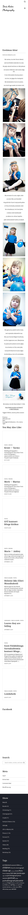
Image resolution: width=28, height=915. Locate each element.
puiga (16, 878)
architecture (7, 865)
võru (20, 887)
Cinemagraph (7, 620)
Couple (4, 818)
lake (15, 873)
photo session (20, 412)
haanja (8, 873)
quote (4, 883)
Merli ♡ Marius (12, 481)
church (13, 868)
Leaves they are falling (12, 624)
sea (15, 883)
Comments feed (7, 783)
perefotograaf (12, 875)
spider (9, 884)
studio (16, 884)
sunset (4, 887)
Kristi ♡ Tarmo (12, 447)
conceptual (13, 871)
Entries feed (6, 779)
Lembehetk (10, 693)
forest (4, 873)
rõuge (9, 883)
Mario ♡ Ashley (12, 551)
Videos (4, 845)
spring (12, 885)
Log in (4, 775)
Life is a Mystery (7, 829)
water (10, 889)
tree (14, 887)
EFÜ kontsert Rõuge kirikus (11, 523)
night (4, 875)
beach (21, 865)
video (17, 887)
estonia (14, 412)
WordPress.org (7, 787)
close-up (7, 870)
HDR (4, 825)
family (17, 871)
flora (20, 870)
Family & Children (8, 578)
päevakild (19, 880)
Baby (4, 802)
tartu (12, 887)
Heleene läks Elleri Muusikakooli (14, 582)
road (6, 883)
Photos (6, 445)
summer (20, 885)
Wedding (10, 445)
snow (5, 885)
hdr (11, 873)
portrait (11, 878)
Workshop (5, 852)
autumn (14, 865)
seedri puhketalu (20, 883)
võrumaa (5, 889)
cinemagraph (19, 868)
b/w (18, 865)
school (12, 883)
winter (14, 889)
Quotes (4, 841)
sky (3, 885)
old (6, 875)
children (9, 412)
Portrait (5, 837)
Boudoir (5, 806)
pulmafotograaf (9, 880)
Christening (6, 810)
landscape (21, 873)
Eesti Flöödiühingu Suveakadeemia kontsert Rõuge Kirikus (13, 648)
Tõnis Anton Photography (8, 8)
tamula (8, 887)
